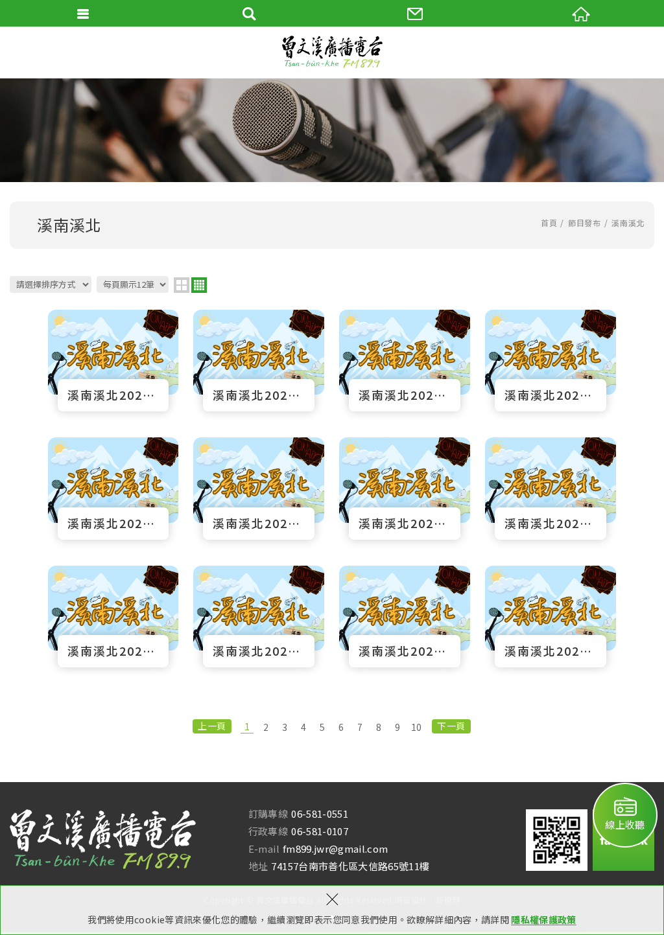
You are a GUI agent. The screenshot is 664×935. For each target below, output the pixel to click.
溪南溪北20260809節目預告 (404, 361)
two (181, 285)
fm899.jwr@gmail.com (335, 848)
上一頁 (212, 725)
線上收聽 (625, 824)
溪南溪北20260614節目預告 (404, 617)
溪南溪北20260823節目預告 (113, 361)
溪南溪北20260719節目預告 (258, 488)
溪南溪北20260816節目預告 (258, 361)
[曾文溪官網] (332, 52)
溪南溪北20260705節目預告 (550, 488)
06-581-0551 (319, 813)
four (199, 285)
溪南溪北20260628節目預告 (113, 617)
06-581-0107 (319, 831)
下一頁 (451, 725)
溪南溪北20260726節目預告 (113, 488)
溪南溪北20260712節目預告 (404, 488)
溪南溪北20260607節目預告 (550, 617)
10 (416, 727)
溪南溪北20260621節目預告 (258, 617)
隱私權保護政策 (543, 919)
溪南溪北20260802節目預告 (550, 361)
